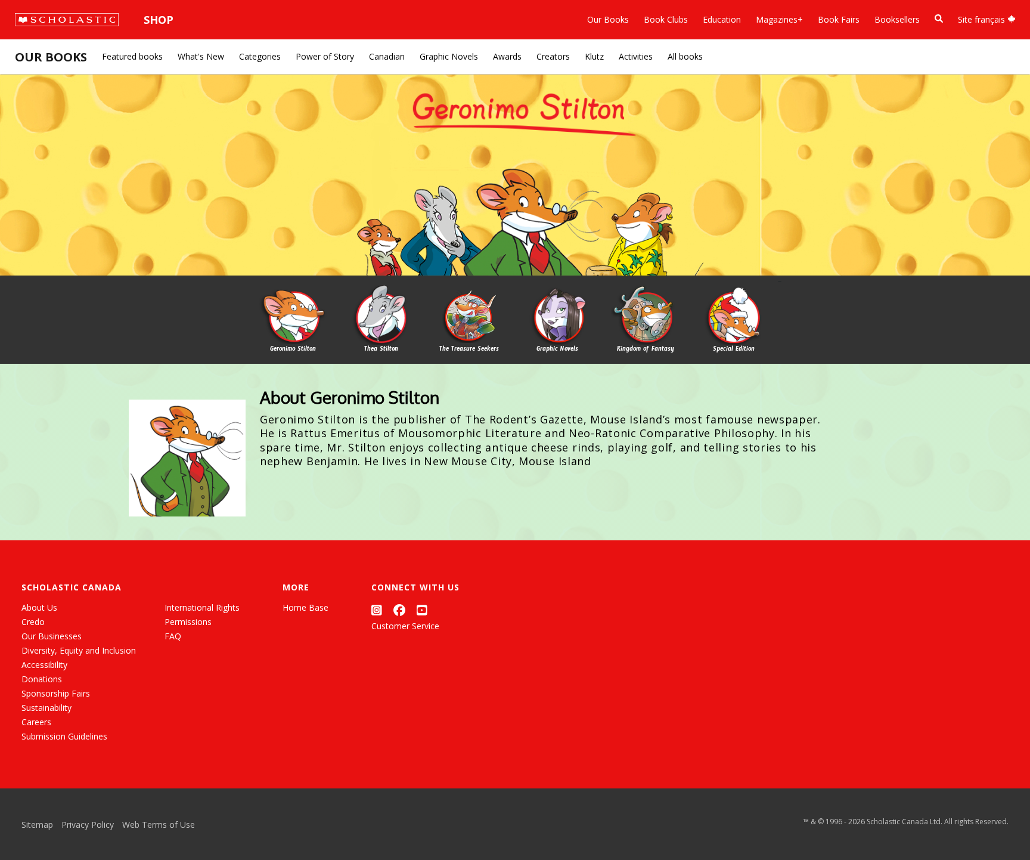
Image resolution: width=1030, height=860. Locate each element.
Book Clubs (666, 19)
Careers (36, 722)
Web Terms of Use (158, 824)
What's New (201, 56)
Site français (982, 19)
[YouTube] (422, 610)
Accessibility (44, 664)
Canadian (387, 56)
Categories (260, 56)
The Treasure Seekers (469, 350)
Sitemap (37, 824)
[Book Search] (939, 19)
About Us (39, 607)
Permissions (188, 621)
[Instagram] (376, 610)
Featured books (132, 56)
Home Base (305, 607)
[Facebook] (399, 610)
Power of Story (325, 56)
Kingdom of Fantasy (645, 350)
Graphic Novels (449, 56)
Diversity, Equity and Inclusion (78, 650)
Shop (158, 20)
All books (685, 56)
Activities (636, 56)
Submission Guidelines (64, 736)
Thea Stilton (381, 350)
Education (722, 19)
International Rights (202, 607)
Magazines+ (779, 19)
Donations (41, 679)
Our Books (608, 19)
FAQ (173, 636)
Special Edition (734, 350)
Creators (553, 56)
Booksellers (897, 19)
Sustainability (46, 707)
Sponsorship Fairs (55, 693)
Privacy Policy (87, 824)
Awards (507, 56)
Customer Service (405, 626)
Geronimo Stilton (293, 350)
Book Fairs (839, 19)
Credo (33, 621)
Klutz (594, 56)
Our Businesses (51, 636)
